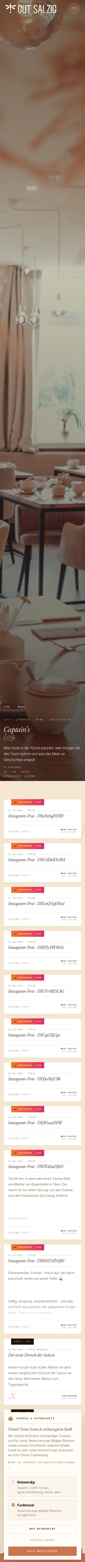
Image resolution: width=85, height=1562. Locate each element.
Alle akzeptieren (42, 1551)
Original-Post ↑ (19, 831)
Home (7, 706)
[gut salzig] (30, 8)
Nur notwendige (42, 1528)
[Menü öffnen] (74, 8)
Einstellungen (42, 1540)
